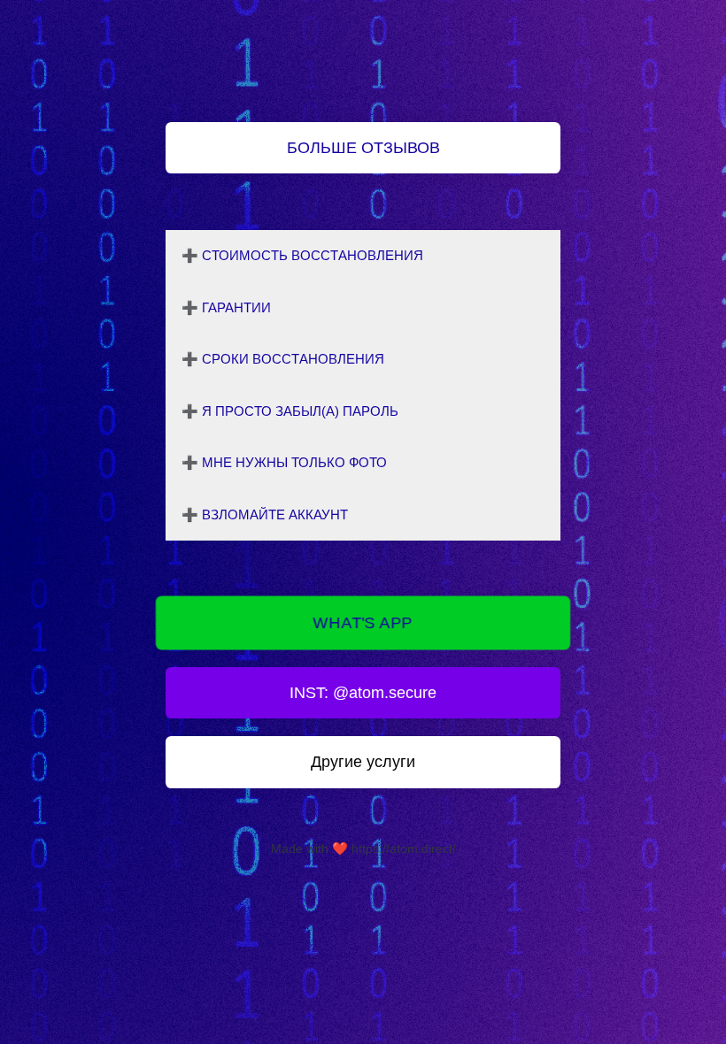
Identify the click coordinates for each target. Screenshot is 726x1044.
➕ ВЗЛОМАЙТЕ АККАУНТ (265, 514)
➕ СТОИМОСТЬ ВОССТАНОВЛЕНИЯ (302, 255)
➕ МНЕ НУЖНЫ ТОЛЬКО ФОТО (284, 462)
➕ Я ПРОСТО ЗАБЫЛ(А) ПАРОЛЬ (290, 410)
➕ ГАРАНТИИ (226, 307)
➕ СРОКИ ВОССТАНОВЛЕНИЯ (283, 358)
